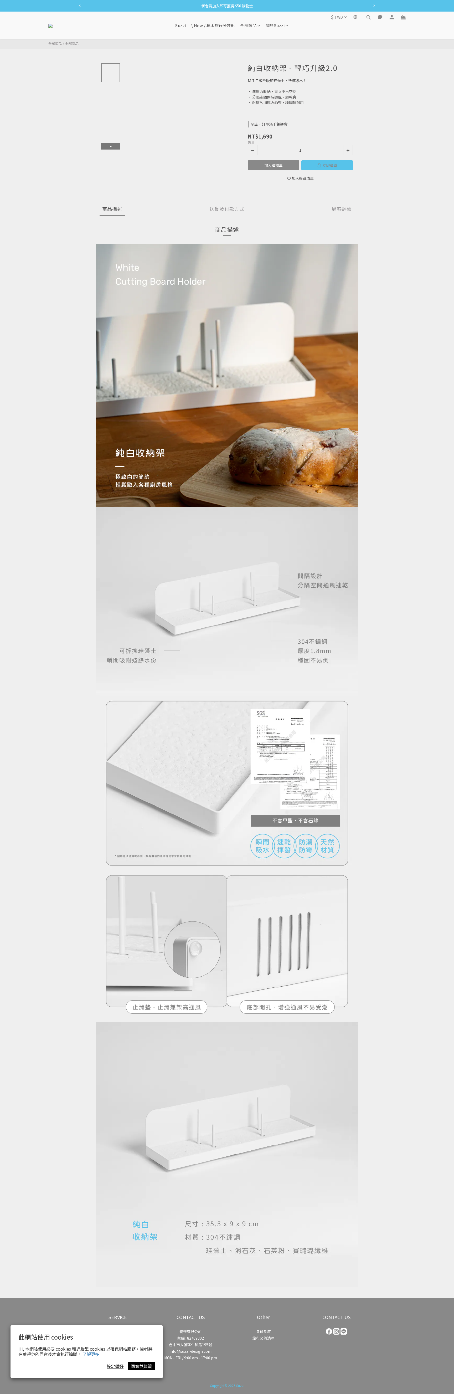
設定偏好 (115, 1366)
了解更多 (90, 1354)
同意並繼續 (141, 1366)
